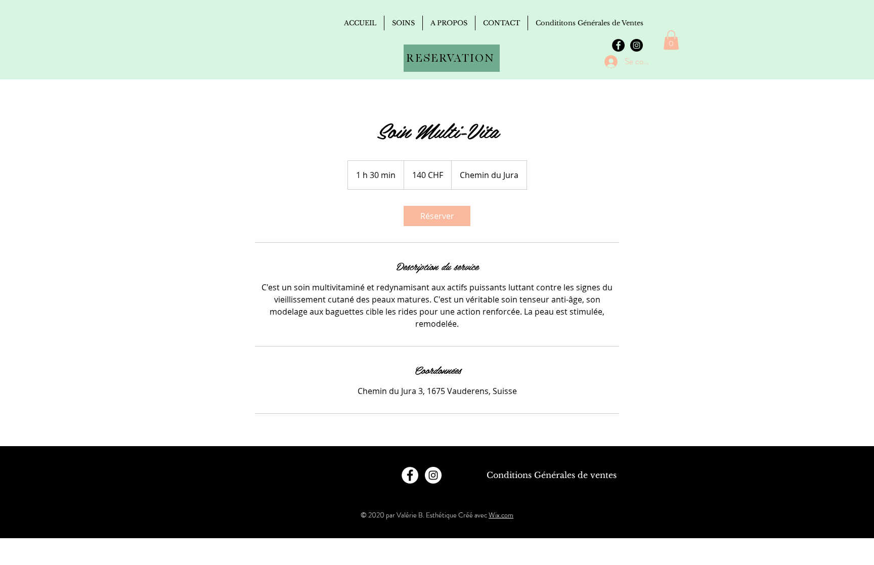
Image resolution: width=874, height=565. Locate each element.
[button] (671, 40)
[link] (437, 216)
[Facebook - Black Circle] (618, 45)
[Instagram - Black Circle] (636, 45)
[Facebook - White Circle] (410, 475)
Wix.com (501, 515)
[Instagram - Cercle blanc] (433, 475)
